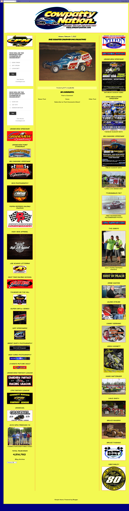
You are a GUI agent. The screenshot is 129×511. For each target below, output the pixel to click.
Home (67, 99)
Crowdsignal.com (20, 81)
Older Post (92, 99)
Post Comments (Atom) (72, 102)
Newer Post (42, 99)
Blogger (75, 499)
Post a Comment (67, 95)
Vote (13, 74)
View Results (20, 79)
